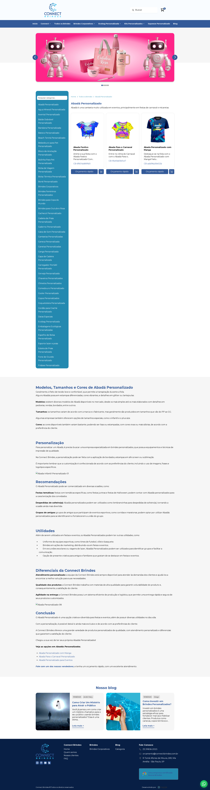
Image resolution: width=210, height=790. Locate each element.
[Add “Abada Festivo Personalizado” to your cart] (101, 171)
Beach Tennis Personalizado (51, 138)
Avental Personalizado (49, 114)
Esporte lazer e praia (48, 343)
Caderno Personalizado (49, 227)
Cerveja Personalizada (49, 273)
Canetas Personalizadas (49, 247)
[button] (84, 171)
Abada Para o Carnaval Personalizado (57, 656)
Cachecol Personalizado (49, 213)
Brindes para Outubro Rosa (51, 208)
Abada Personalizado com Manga (55, 653)
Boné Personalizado (48, 181)
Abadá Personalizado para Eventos (55, 660)
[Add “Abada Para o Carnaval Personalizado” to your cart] (136, 171)
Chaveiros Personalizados (50, 278)
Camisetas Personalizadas (50, 237)
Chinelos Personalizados (49, 283)
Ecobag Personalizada (49, 321)
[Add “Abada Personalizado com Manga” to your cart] (171, 171)
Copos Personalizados (48, 298)
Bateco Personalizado (48, 133)
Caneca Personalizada (48, 242)
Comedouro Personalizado (51, 288)
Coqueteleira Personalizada (51, 303)
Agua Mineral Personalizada (51, 109)
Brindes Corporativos (48, 186)
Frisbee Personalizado (48, 365)
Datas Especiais (45, 317)
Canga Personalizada (48, 251)
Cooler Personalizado (48, 293)
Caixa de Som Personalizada (51, 232)
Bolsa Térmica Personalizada (52, 177)
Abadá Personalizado (48, 104)
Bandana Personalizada (49, 128)
